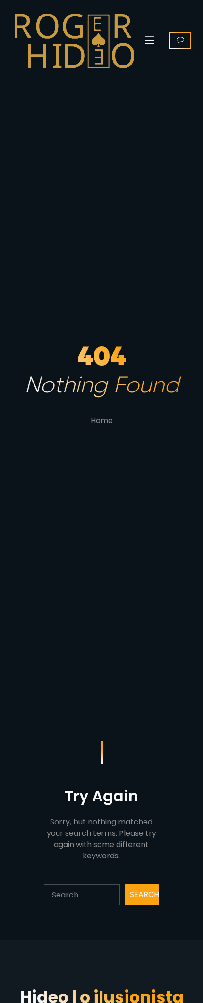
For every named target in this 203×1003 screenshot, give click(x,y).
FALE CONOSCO (180, 40)
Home (102, 420)
